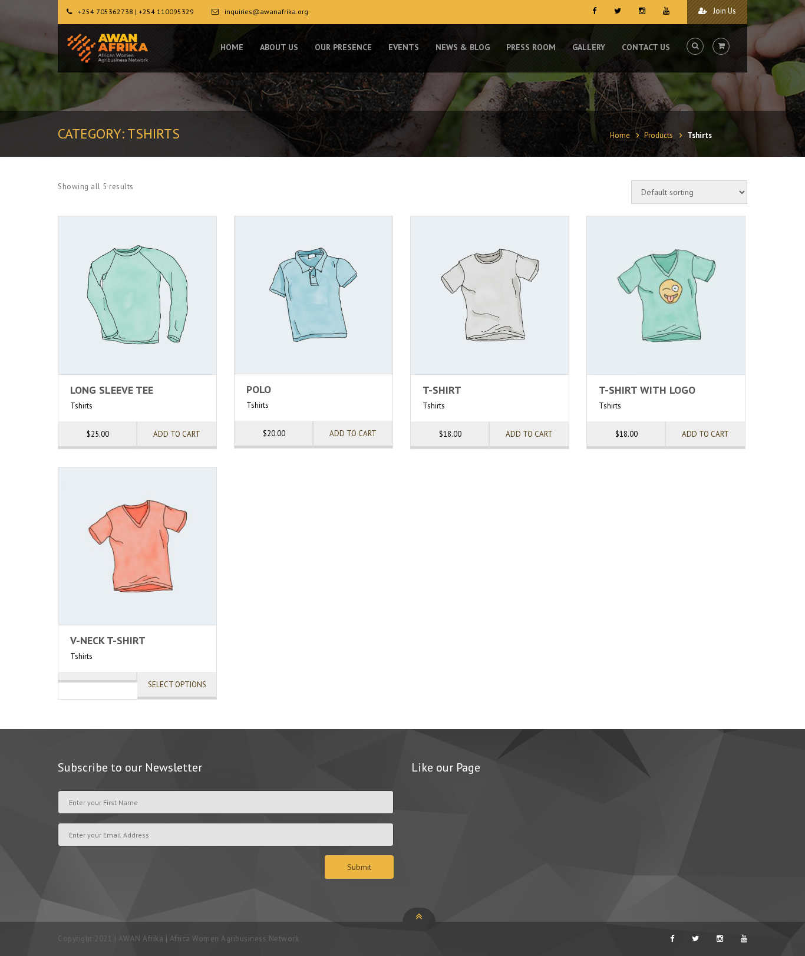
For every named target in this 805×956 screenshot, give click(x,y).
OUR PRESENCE (343, 47)
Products (658, 135)
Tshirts (81, 406)
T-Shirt (442, 390)
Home (620, 135)
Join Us (723, 11)
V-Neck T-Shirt (108, 640)
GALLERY (588, 47)
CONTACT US (646, 47)
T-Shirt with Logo (647, 390)
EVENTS (403, 47)
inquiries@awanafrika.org (266, 11)
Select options (177, 685)
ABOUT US (279, 47)
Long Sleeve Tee (111, 390)
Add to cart (176, 434)
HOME (231, 47)
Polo (258, 389)
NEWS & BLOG (463, 47)
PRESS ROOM (531, 47)
